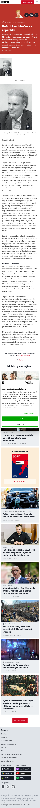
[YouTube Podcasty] (23, 773)
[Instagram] (13, 788)
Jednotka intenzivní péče (18, 511)
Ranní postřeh (9, 662)
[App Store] (7, 769)
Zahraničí (5, 432)
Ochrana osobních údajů (9, 758)
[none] (36, 15)
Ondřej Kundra (7, 558)
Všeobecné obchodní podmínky (11, 754)
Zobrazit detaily (29, 413)
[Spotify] (23, 778)
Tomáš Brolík (6, 671)
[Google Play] (7, 773)
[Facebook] (3, 788)
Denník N (12, 635)
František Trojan (7, 597)
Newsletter (8, 511)
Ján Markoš (6, 635)
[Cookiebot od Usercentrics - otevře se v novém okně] (25, 382)
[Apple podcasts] (23, 769)
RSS (2, 751)
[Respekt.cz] (5, 2)
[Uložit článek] (26, 15)
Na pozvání (8, 22)
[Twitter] (8, 788)
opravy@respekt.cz (23, 355)
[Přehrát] (31, 506)
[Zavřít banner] (37, 382)
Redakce (4, 734)
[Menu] (37, 2)
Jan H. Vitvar (6, 712)
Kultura (5, 698)
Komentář (7, 624)
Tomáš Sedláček (6, 51)
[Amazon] (7, 778)
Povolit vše (20, 419)
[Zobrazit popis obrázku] (31, 15)
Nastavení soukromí (7, 761)
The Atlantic (15, 444)
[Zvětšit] (20, 12)
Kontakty (4, 737)
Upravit (19, 424)
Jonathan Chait (7, 444)
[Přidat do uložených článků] (36, 506)
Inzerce (3, 747)
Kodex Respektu (6, 741)
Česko (4, 585)
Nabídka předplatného (8, 744)
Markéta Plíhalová (8, 520)
